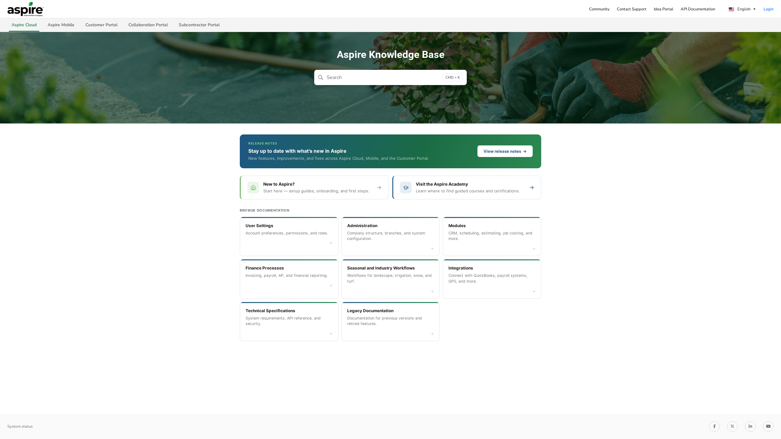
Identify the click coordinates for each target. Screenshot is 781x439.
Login (768, 9)
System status (20, 426)
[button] (24, 25)
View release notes (505, 151)
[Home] (25, 9)
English (743, 9)
